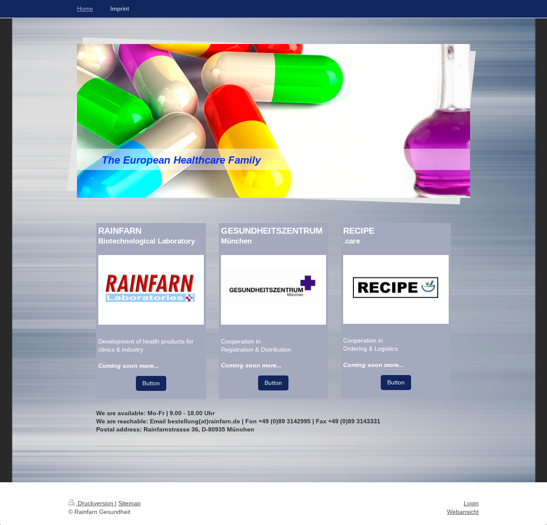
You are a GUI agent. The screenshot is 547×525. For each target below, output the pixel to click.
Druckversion (95, 503)
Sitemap (129, 503)
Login (471, 503)
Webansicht (463, 511)
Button (151, 383)
